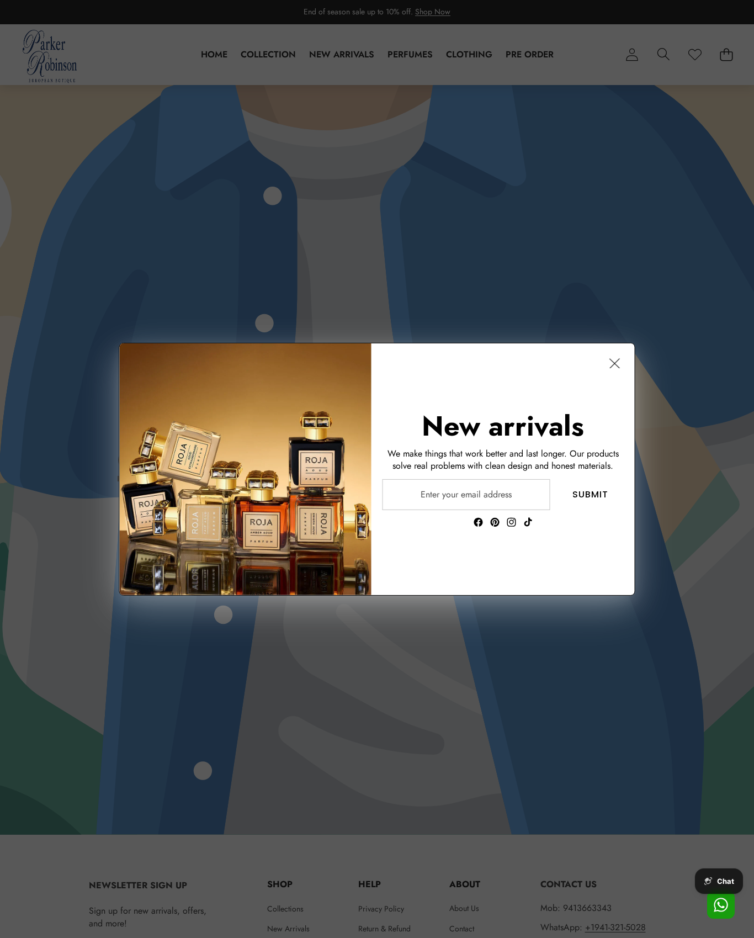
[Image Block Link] (245, 469)
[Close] (615, 363)
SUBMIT (590, 493)
